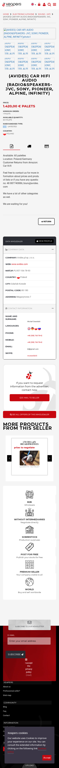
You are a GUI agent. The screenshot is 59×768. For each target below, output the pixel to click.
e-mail (11, 635)
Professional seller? (11, 691)
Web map (7, 695)
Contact (6, 715)
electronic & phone (23, 14)
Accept (46, 757)
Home (6, 14)
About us (7, 687)
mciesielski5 (32, 356)
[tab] (11, 146)
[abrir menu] (54, 4)
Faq (4, 711)
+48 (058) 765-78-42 (34, 336)
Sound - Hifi (44, 14)
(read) (29, 675)
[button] (29, 249)
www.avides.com (19, 264)
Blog (5, 707)
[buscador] (49, 4)
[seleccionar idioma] (33, 4)
